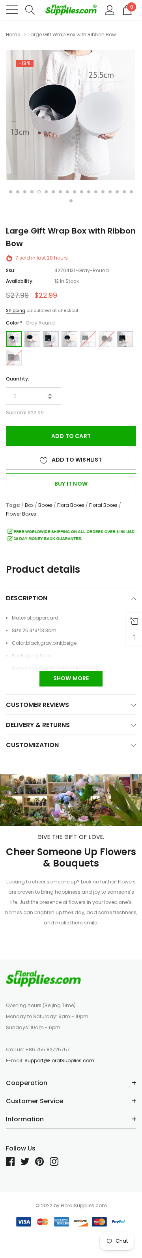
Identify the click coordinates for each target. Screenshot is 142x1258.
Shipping (15, 310)
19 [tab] (71, 200)
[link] (43, 978)
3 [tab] (24, 191)
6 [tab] (46, 191)
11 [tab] (81, 191)
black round (106, 339)
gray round (14, 339)
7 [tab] (53, 191)
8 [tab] (60, 191)
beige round (69, 339)
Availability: (20, 281)
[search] (30, 9)
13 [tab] (95, 191)
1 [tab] (10, 191)
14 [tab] (103, 191)
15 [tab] (110, 191)
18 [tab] (131, 191)
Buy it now (71, 484)
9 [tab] (67, 191)
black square (14, 358)
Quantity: (17, 378)
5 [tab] (39, 191)
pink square (88, 339)
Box (29, 505)
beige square (125, 339)
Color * (30, 322)
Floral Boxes (103, 505)
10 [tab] (74, 191)
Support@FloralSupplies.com (59, 1060)
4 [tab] (32, 191)
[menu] (12, 10)
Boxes (45, 505)
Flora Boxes (70, 505)
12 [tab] (88, 191)
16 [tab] (117, 191)
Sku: (10, 270)
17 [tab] (124, 191)
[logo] (71, 10)
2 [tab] (17, 191)
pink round (32, 339)
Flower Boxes (21, 513)
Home (13, 34)
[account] (110, 9)
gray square (51, 339)
